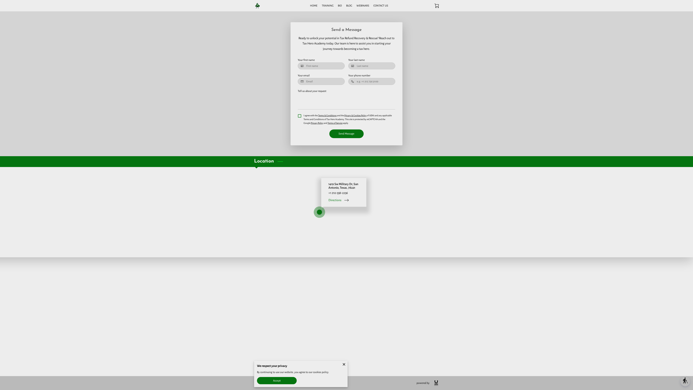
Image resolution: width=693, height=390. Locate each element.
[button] (685, 381)
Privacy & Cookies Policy (355, 115)
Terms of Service (335, 123)
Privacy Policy (317, 123)
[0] (437, 6)
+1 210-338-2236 (338, 193)
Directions (334, 200)
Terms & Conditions (327, 115)
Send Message (346, 133)
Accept (277, 380)
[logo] (436, 383)
